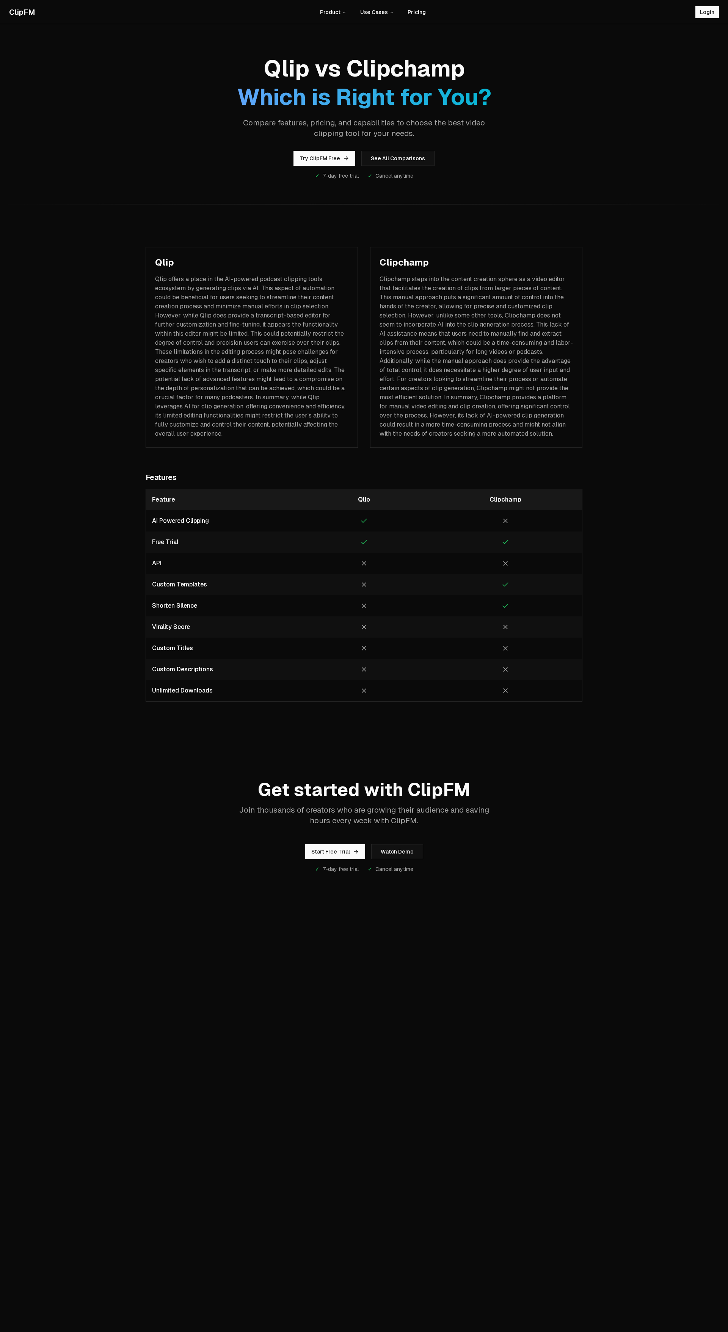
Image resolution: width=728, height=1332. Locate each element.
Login (707, 12)
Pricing (417, 12)
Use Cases (374, 12)
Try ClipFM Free (320, 158)
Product (330, 12)
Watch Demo (397, 851)
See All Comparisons (398, 158)
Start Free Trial (330, 851)
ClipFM (22, 12)
